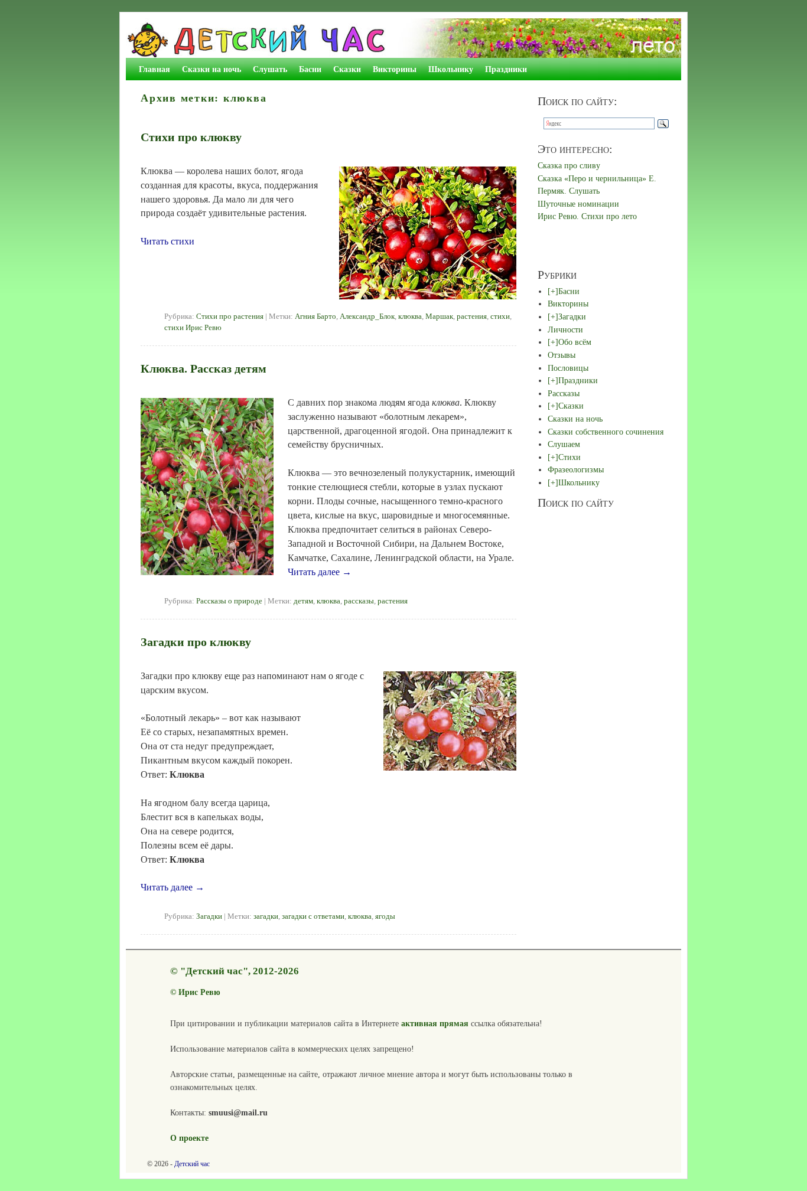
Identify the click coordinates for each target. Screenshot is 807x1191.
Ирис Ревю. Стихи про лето (587, 216)
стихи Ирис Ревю (193, 328)
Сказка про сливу (569, 165)
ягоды (385, 916)
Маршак (439, 316)
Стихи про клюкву (191, 136)
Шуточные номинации (578, 203)
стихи (500, 316)
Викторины (394, 69)
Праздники (506, 69)
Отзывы (561, 355)
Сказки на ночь (211, 69)
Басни (310, 69)
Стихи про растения (229, 316)
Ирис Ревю (199, 992)
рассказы (359, 601)
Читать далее (320, 572)
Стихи (569, 457)
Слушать (270, 69)
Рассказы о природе (229, 601)
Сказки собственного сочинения (605, 431)
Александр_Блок (367, 316)
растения (472, 316)
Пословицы (568, 368)
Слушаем (564, 444)
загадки (265, 916)
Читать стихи (167, 241)
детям (303, 601)
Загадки (209, 916)
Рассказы (564, 393)
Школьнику (450, 69)
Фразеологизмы (576, 469)
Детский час (192, 1164)
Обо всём (574, 342)
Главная (154, 69)
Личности (565, 329)
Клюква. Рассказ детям (203, 368)
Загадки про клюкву (196, 641)
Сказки (347, 69)
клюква (410, 316)
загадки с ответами (313, 916)
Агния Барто (315, 316)
